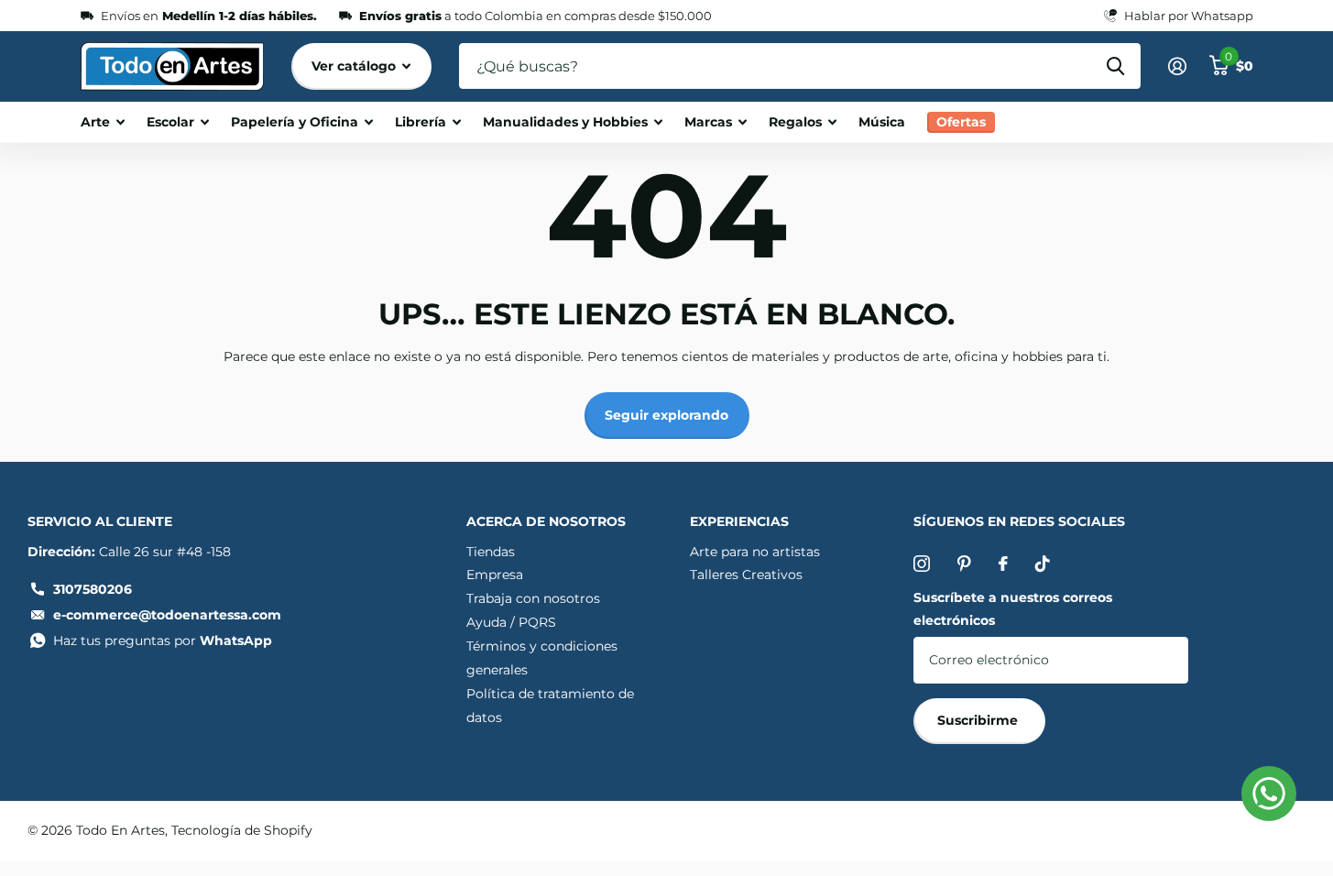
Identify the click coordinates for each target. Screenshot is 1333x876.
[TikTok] (1042, 563)
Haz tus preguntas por (162, 640)
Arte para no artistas (755, 551)
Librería (420, 122)
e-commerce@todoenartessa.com (167, 615)
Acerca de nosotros (546, 521)
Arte (95, 122)
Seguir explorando (666, 415)
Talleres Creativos (746, 574)
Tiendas (490, 551)
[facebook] (1003, 563)
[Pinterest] (964, 563)
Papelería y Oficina (294, 122)
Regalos (795, 122)
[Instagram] (921, 563)
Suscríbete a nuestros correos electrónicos (1012, 609)
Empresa (494, 574)
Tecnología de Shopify (241, 830)
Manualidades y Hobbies (565, 122)
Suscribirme (979, 720)
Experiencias (739, 521)
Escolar (170, 122)
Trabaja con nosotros (533, 598)
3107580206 (92, 589)
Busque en (1115, 66)
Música (881, 122)
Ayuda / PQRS (511, 622)
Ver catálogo (355, 66)
